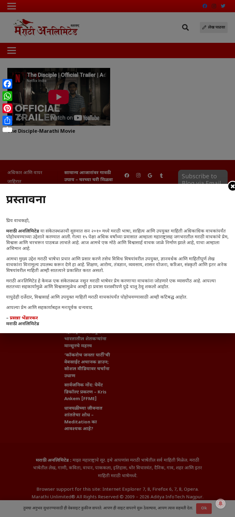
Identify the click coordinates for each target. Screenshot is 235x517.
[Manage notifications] (221, 503)
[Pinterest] (7, 108)
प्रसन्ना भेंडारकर (24, 318)
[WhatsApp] (7, 96)
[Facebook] (7, 84)
